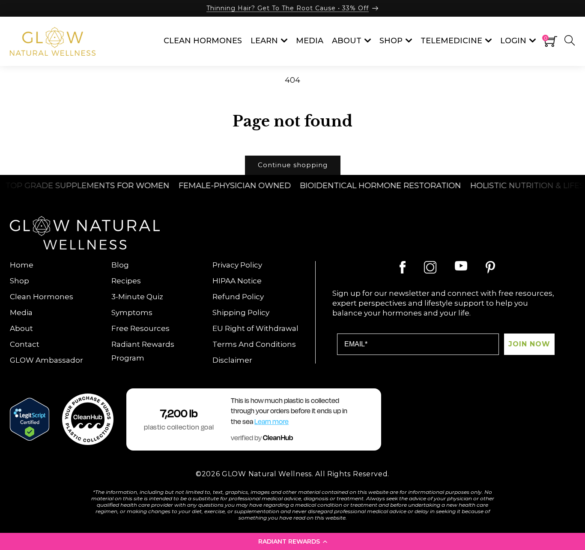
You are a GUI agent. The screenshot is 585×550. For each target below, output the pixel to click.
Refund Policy (238, 296)
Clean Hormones (41, 296)
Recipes (126, 281)
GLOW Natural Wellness (267, 474)
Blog (120, 265)
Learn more (271, 422)
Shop (19, 281)
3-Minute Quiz (137, 296)
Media (21, 312)
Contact (24, 344)
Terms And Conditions (254, 344)
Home (21, 265)
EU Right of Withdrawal (255, 328)
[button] (292, 541)
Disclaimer (232, 360)
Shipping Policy (240, 312)
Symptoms (131, 312)
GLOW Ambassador (46, 360)
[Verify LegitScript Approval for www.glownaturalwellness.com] (29, 419)
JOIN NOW (529, 344)
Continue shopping (293, 165)
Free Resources (140, 328)
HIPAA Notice (237, 281)
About (21, 328)
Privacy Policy (237, 265)
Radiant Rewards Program (142, 351)
